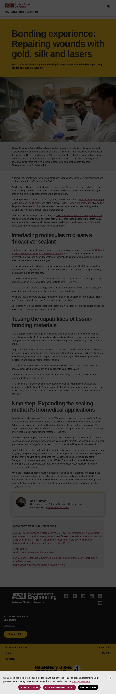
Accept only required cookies (59, 687)
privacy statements (81, 681)
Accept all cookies (29, 687)
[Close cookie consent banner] (110, 678)
